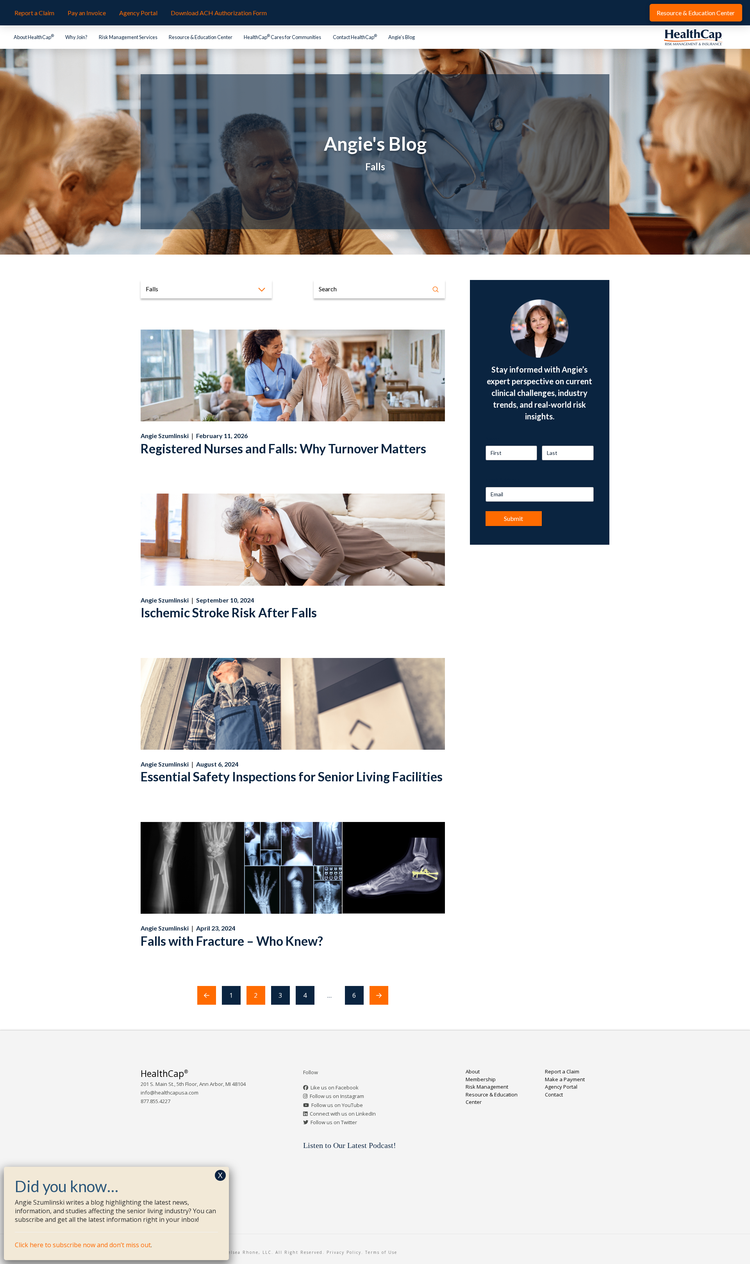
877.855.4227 (155, 1101)
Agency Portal (561, 1086)
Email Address (503, 479)
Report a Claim (562, 1071)
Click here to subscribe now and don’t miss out (83, 1245)
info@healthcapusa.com (169, 1092)
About (473, 1071)
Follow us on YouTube (337, 1105)
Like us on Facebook (335, 1087)
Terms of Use (381, 1252)
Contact (554, 1094)
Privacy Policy (344, 1252)
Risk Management (487, 1086)
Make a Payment (565, 1079)
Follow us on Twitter (334, 1122)
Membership (481, 1079)
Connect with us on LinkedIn (343, 1113)
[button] (206, 289)
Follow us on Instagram (337, 1096)
